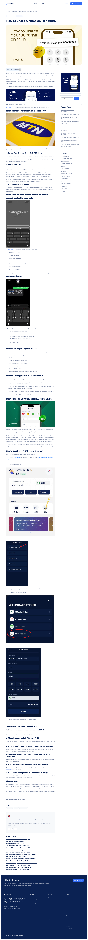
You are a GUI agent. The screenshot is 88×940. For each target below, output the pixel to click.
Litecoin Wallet (33, 907)
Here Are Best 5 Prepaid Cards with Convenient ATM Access (21, 863)
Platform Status (50, 925)
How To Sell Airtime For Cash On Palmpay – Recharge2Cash (21, 854)
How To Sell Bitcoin (51, 917)
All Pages (49, 919)
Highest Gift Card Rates (52, 911)
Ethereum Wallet (33, 909)
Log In (66, 3)
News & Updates (65, 178)
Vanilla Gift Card (68, 926)
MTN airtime (9, 148)
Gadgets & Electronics (66, 163)
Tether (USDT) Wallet (34, 903)
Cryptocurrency (65, 161)
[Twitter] (15, 829)
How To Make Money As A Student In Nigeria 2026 (19, 867)
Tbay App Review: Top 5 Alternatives (70, 137)
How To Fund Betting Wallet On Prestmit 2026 (18, 852)
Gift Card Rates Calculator (52, 909)
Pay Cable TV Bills (33, 923)
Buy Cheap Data (33, 917)
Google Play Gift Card (69, 915)
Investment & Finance (66, 173)
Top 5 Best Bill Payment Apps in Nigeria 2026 (17, 845)
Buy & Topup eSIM (33, 925)
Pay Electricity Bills (34, 921)
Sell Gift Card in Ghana (69, 899)
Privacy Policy (50, 923)
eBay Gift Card (68, 913)
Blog (48, 897)
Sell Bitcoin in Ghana (34, 901)
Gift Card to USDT (68, 903)
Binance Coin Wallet (34, 911)
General (63, 166)
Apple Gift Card (68, 911)
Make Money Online (65, 176)
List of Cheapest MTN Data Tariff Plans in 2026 (18, 865)
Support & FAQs (50, 899)
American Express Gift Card (70, 909)
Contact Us (49, 901)
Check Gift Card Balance (67, 158)
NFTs (62, 181)
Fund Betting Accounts (34, 919)
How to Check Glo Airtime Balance (15, 841)
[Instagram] (12, 829)
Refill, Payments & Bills (16, 11)
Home (23, 3)
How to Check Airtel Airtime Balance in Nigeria (18, 839)
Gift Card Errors (65, 168)
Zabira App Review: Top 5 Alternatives (70, 126)
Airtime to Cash (65, 156)
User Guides (64, 188)
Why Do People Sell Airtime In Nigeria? (16, 850)
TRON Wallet (32, 913)
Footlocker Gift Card (69, 928)
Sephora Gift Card (68, 921)
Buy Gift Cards (68, 905)
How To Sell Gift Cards (51, 915)
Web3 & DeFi (64, 191)
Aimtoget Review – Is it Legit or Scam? (16, 843)
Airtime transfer (10, 807)
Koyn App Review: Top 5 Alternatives (70, 114)
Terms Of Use (50, 921)
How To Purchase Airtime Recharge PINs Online (18, 860)
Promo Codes (50, 907)
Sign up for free (76, 3)
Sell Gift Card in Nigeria (69, 897)
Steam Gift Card (68, 923)
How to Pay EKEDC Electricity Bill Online (16, 856)
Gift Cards (63, 171)
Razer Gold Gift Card (69, 925)
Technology (64, 186)
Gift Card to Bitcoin (69, 901)
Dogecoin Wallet (33, 905)
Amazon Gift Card (68, 907)
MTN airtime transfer (23, 807)
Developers (49, 903)
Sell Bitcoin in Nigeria (34, 899)
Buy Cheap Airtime (33, 915)
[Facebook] (9, 829)
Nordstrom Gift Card (69, 919)
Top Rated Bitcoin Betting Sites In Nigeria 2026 (18, 847)
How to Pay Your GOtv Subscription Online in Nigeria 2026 (21, 858)
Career (48, 905)
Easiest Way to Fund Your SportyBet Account (18, 869)
